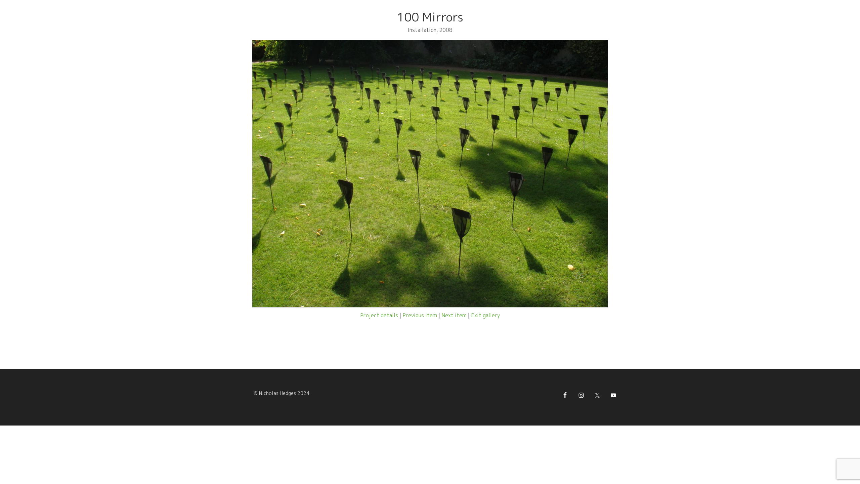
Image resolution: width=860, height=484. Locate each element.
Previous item (419, 315)
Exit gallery (485, 315)
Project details (379, 315)
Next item (454, 315)
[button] (263, 174)
